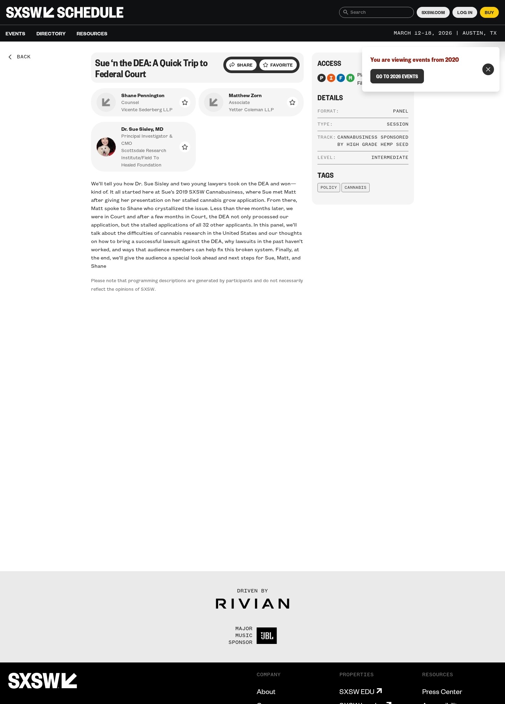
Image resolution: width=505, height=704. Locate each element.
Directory (51, 33)
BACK (21, 57)
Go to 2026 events (397, 76)
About (266, 691)
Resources (92, 33)
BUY (489, 12)
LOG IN (464, 12)
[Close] (488, 69)
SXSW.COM (433, 12)
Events (15, 33)
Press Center (442, 691)
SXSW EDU (356, 691)
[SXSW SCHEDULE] (64, 12)
